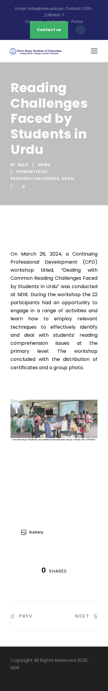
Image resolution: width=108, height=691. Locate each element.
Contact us (49, 30)
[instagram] (44, 676)
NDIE (23, 165)
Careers (33, 21)
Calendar (56, 21)
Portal (77, 21)
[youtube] (34, 676)
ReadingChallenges (34, 178)
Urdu (68, 178)
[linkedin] (23, 676)
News (44, 165)
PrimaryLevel (32, 171)
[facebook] (12, 676)
